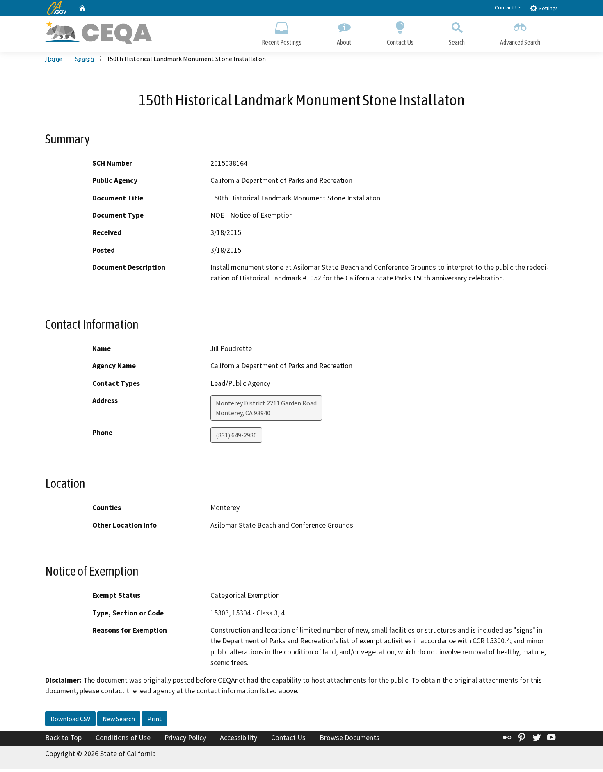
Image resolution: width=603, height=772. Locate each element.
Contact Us (508, 7)
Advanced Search (520, 42)
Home (53, 59)
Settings (547, 8)
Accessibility (238, 737)
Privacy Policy (185, 737)
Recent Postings (282, 42)
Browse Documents (349, 737)
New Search (119, 719)
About (344, 42)
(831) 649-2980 (236, 435)
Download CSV (70, 719)
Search (457, 42)
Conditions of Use (123, 737)
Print (154, 719)
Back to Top (63, 737)
